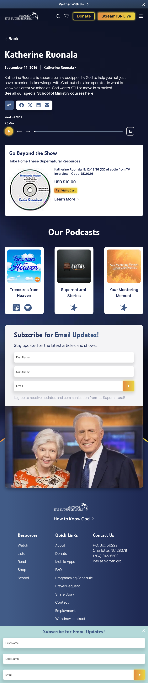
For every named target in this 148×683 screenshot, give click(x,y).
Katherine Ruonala (59, 67)
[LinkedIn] (38, 105)
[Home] (22, 16)
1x (131, 132)
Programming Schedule (74, 578)
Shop (22, 569)
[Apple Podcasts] (16, 307)
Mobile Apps (65, 561)
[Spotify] (28, 307)
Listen (23, 553)
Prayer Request (67, 586)
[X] (30, 105)
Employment (65, 610)
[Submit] (128, 386)
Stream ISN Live (116, 16)
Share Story (64, 594)
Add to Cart (68, 190)
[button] (143, 4)
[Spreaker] (74, 307)
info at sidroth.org (107, 561)
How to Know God (72, 519)
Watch (23, 545)
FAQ (58, 569)
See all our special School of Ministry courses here (49, 93)
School (23, 578)
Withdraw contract (70, 618)
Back (13, 39)
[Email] (47, 105)
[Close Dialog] (143, 630)
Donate (84, 16)
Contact (62, 602)
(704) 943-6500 (106, 555)
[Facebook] (21, 105)
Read (22, 561)
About (60, 545)
